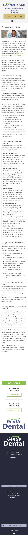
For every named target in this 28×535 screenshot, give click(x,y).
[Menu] (14, 533)
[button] (14, 16)
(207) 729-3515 (14, 390)
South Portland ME (18, 55)
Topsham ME (14, 10)
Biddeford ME (14, 12)
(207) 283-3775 (14, 406)
